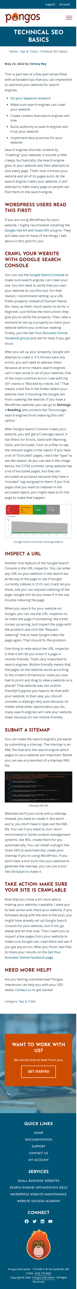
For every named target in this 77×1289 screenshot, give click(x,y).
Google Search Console (47, 274)
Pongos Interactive (43, 1277)
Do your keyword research (30, 98)
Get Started (38, 1071)
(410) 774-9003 (43, 1273)
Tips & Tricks (27, 1001)
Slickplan (18, 871)
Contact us (23, 989)
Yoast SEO (41, 230)
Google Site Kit (16, 230)
